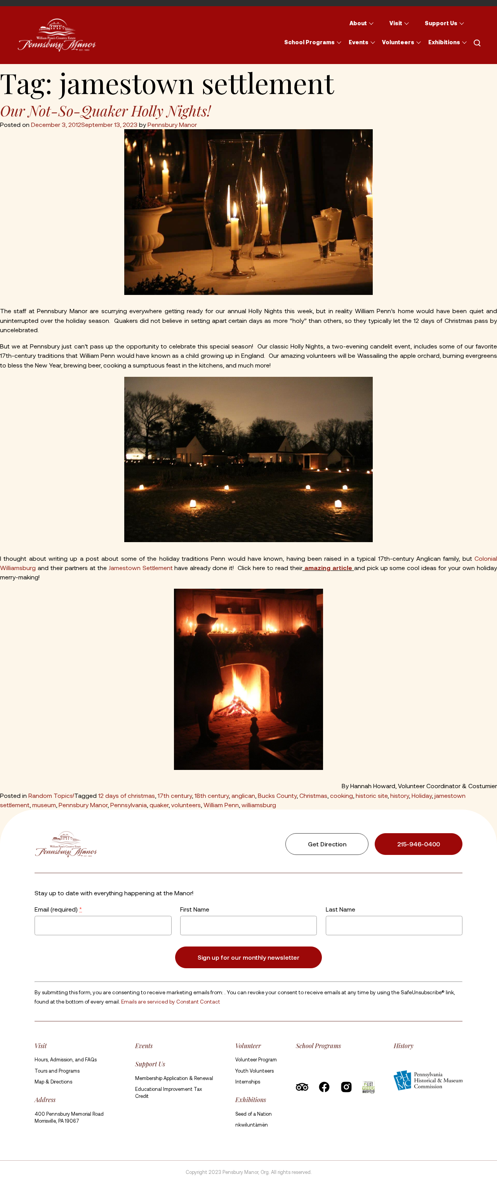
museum (44, 804)
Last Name (340, 909)
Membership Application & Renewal (174, 1078)
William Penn (221, 804)
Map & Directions (53, 1081)
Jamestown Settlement (142, 567)
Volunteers (398, 42)
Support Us (441, 23)
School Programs (309, 42)
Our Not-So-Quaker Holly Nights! (105, 110)
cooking (341, 795)
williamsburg (259, 804)
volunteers (186, 804)
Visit (395, 23)
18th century (212, 795)
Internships (247, 1081)
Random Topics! (51, 795)
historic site (372, 795)
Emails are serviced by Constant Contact (170, 1002)
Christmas (313, 795)
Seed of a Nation (253, 1113)
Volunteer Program (256, 1059)
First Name (194, 909)
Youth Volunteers (254, 1070)
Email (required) (58, 909)
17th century (175, 795)
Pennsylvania (128, 804)
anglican (243, 795)
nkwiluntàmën (251, 1124)
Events (358, 42)
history (399, 795)
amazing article (329, 567)
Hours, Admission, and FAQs (66, 1059)
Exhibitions (444, 42)
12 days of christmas (126, 795)
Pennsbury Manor (172, 124)
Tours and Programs (57, 1070)
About (358, 23)
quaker (159, 804)
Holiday (422, 795)
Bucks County (277, 795)
